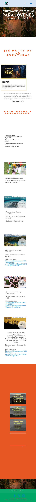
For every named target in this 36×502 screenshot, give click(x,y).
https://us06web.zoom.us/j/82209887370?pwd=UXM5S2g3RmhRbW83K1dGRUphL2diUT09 (16, 263)
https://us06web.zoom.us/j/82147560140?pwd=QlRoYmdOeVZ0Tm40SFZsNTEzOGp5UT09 (16, 353)
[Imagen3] (18, 433)
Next (25, 446)
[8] (18, 417)
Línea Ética (13, 491)
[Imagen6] (18, 430)
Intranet (21, 491)
